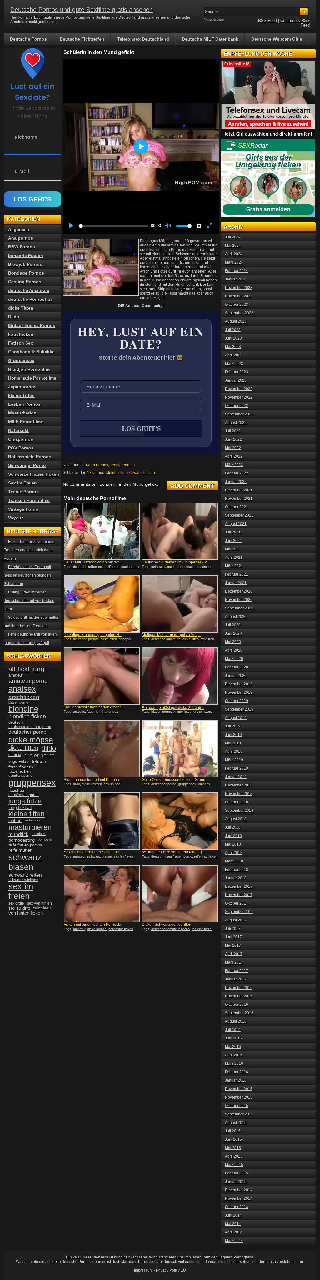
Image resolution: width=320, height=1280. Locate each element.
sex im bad (112, 784)
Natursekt (18, 430)
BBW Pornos (21, 246)
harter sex (110, 711)
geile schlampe (162, 566)
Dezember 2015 (238, 1089)
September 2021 (239, 515)
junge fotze (25, 801)
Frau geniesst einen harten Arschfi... (94, 707)
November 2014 (238, 1198)
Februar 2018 (236, 869)
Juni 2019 (233, 734)
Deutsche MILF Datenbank (210, 39)
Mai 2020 (233, 642)
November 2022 (238, 397)
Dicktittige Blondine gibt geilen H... (93, 635)
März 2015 (234, 1165)
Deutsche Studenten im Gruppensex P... (175, 562)
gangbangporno (20, 775)
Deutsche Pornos (28, 39)
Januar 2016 (236, 1080)
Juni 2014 (233, 1215)
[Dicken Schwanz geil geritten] (180, 893)
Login (220, 19)
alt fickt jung (26, 668)
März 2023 (234, 363)
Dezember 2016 (238, 987)
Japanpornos (22, 386)
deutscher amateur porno (170, 929)
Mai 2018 (233, 844)
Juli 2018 (233, 827)
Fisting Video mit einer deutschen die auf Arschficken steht (29, 600)
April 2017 (233, 954)
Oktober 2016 (236, 1004)
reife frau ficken (206, 856)
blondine (23, 708)
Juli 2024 (233, 237)
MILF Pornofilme (25, 421)
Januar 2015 (236, 1181)
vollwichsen (42, 907)
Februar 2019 (236, 768)
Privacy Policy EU (171, 1270)
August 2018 (236, 819)
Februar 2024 (236, 271)
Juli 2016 (233, 1030)
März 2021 (234, 566)
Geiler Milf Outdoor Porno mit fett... (93, 562)
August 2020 (236, 616)
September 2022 (239, 414)
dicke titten (109, 639)
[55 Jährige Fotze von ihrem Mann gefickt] (180, 821)
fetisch (39, 761)
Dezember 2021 (238, 490)
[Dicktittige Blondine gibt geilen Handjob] (102, 604)
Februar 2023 (236, 372)
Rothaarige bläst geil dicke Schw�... (173, 708)
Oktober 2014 (236, 1207)
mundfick (18, 834)
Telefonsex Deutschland (143, 39)
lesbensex (32, 820)
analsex (79, 711)
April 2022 (233, 456)
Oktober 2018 (236, 802)
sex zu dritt (19, 907)
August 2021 (236, 524)
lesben (15, 820)
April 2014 (233, 1232)
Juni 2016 (233, 1038)
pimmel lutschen (185, 711)
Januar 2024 (236, 279)
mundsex (39, 834)
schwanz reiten (25, 875)
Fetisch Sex (20, 342)
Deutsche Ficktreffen (82, 39)
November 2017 (238, 895)
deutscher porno (163, 784)
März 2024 (234, 262)
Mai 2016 (233, 1046)
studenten (203, 566)
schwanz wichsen (23, 880)
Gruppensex (21, 360)
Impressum (143, 1270)
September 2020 (239, 608)
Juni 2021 (233, 540)
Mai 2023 (233, 347)
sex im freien (123, 856)
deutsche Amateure (28, 290)
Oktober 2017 (236, 903)
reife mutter (20, 850)
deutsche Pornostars (30, 299)
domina (14, 754)
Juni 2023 (233, 338)
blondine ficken (27, 716)
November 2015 (238, 1097)
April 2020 (233, 650)
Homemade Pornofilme (32, 377)
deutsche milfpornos (88, 566)
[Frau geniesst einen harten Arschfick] (102, 676)
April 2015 (233, 1156)
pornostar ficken (120, 929)
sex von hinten (39, 903)
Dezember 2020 (238, 591)
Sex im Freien (22, 482)
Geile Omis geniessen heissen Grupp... (175, 779)
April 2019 (233, 751)
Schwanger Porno (27, 465)
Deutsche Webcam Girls (276, 39)
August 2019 (236, 718)
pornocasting (21, 840)
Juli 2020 (233, 625)
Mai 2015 (233, 1148)
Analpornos (20, 238)
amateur (79, 856)
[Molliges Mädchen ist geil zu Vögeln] (180, 604)
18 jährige (95, 472)
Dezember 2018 (238, 785)
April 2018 (233, 853)
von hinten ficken (25, 912)
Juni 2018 (233, 836)
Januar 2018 (236, 878)
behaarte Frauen (25, 255)
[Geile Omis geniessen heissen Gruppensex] (180, 748)
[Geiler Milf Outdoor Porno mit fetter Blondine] (102, 531)
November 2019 (238, 692)
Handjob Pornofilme (29, 369)
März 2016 (234, 1063)
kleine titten (116, 472)
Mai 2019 (233, 743)
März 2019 (234, 760)
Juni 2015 (233, 1139)
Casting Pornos (24, 281)
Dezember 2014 (238, 1190)
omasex (204, 784)
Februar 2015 (236, 1173)
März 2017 (234, 962)
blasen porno (161, 711)
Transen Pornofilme (29, 500)
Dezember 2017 (238, 886)
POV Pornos (21, 447)
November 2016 (238, 996)
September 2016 (239, 1013)
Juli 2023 (233, 330)
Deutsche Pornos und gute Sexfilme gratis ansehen (81, 9)
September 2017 (239, 912)
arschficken (23, 696)
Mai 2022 (233, 448)
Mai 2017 (233, 945)
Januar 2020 (236, 675)
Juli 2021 (233, 532)
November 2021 (238, 498)
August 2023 (236, 321)
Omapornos (20, 439)
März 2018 (234, 861)
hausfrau (16, 790)
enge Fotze (18, 761)
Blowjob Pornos (94, 465)
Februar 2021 (236, 574)
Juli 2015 (233, 1131)
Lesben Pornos (24, 404)
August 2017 (236, 920)
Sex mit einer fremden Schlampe (91, 852)
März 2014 (234, 1240)
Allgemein (18, 229)
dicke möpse (97, 929)
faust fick (94, 711)
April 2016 (233, 1055)
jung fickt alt (20, 807)
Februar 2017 (236, 971)
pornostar (45, 839)
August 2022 (236, 422)
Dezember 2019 (238, 684)
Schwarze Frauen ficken (33, 474)
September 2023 (239, 313)
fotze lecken (19, 771)
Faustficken (20, 334)
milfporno (112, 566)
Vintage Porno (23, 509)
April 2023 (233, 355)
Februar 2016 (236, 1072)
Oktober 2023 (236, 304)
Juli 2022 (233, 431)
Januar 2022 (236, 481)
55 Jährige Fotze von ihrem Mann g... (173, 852)
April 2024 (233, 254)
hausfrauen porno (178, 856)
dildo (76, 784)
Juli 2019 (233, 726)
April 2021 (233, 557)
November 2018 (238, 793)
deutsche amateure (166, 639)
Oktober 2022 (236, 406)
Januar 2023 (236, 380)
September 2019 (239, 709)
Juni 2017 (233, 937)
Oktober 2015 (236, 1106)
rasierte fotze (202, 929)
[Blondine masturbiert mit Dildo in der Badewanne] (102, 748)
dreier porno (39, 755)
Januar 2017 (236, 979)
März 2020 (234, 659)
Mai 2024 (233, 245)
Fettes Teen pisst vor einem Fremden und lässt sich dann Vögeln (29, 550)
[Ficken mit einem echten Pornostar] (102, 893)
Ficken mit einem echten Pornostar (93, 924)
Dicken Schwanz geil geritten (166, 924)
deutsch (157, 856)
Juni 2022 (233, 439)
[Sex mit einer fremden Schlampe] (102, 821)
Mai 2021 (233, 549)
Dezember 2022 (238, 389)
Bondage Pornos (26, 272)
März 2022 (234, 465)
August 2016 (236, 1021)
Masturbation (22, 412)
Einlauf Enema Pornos (31, 325)
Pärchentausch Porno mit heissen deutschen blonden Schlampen (27, 575)
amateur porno (28, 680)
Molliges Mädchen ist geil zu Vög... (171, 635)
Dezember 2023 (238, 287)
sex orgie (16, 903)
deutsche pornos (86, 639)
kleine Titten (21, 395)
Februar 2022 (236, 473)
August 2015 (236, 1122)
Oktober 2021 (236, 507)
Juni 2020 (233, 633)
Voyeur (15, 517)
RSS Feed (267, 20)
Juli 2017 (233, 928)
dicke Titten (20, 307)
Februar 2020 (236, 667)
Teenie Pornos (122, 465)
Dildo (13, 316)
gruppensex (185, 566)
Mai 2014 (233, 1224)
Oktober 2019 (236, 701)
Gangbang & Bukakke (31, 351)
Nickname (26, 137)
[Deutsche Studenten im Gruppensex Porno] (180, 531)
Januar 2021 (236, 583)
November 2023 (238, 296)
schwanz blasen (141, 472)
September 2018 (239, 810)
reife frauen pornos (25, 845)
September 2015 (239, 1114)
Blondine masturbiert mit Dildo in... (93, 779)
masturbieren (92, 784)
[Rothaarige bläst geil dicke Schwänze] (180, 676)
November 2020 (238, 600)
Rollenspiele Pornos (29, 456)
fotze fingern (20, 767)
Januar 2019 (236, 777)
